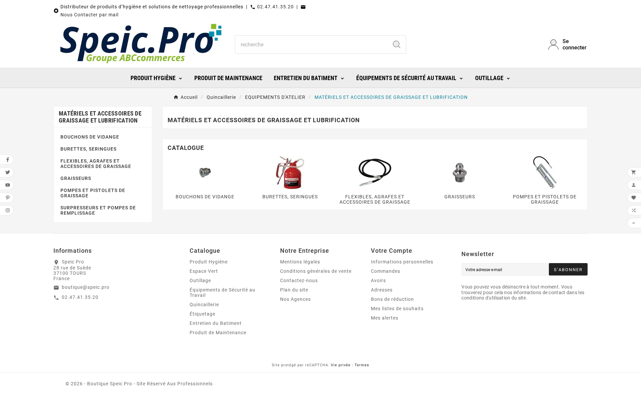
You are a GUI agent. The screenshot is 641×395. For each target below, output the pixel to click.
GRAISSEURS (75, 178)
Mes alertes (384, 318)
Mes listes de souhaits (397, 308)
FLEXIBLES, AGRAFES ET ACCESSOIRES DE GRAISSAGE (95, 163)
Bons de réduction (392, 299)
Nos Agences (295, 299)
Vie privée (341, 365)
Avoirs (378, 280)
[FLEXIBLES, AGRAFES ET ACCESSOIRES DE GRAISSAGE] (375, 172)
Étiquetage (202, 314)
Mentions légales (300, 261)
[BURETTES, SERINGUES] (290, 172)
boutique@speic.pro (86, 287)
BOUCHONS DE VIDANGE (89, 137)
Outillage (200, 280)
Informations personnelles (402, 261)
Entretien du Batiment (216, 323)
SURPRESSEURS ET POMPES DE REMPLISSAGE (98, 210)
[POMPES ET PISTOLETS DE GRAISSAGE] (544, 172)
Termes (362, 365)
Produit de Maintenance (218, 332)
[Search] (396, 44)
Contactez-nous (299, 280)
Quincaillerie (204, 304)
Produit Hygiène (209, 261)
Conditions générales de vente (316, 271)
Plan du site (294, 289)
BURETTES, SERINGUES (88, 149)
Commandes (385, 271)
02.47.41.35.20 (275, 6)
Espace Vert (204, 271)
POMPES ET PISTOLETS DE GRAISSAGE (92, 193)
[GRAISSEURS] (459, 172)
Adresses (382, 289)
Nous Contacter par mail (89, 14)
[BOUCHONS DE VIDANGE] (205, 172)
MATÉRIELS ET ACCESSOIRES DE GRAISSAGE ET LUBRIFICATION (100, 117)
